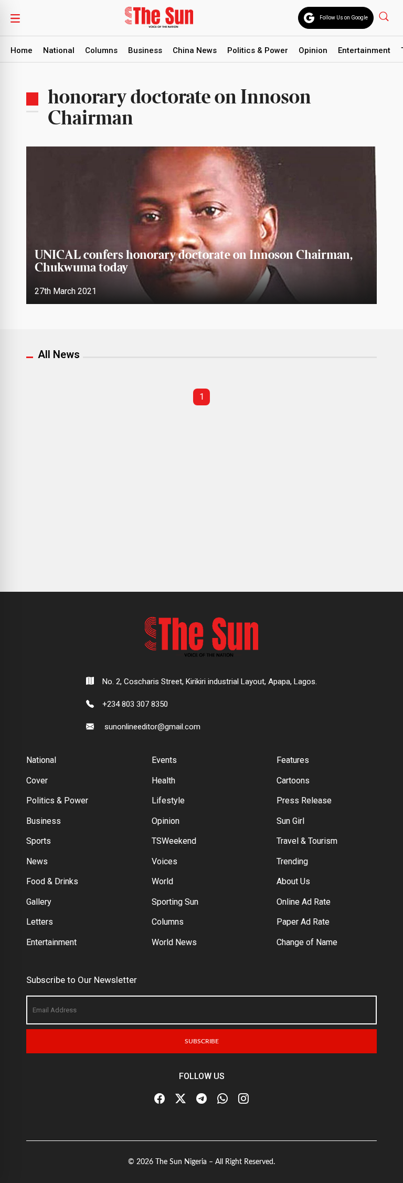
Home (21, 50)
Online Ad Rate (304, 902)
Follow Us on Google (344, 17)
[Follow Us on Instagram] (243, 1099)
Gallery (38, 902)
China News (195, 50)
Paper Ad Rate (303, 922)
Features (293, 760)
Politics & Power (257, 50)
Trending (292, 861)
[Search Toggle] (385, 16)
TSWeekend (174, 841)
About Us (293, 881)
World (162, 881)
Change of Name (307, 942)
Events (164, 760)
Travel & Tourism (307, 841)
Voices (164, 861)
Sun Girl (290, 821)
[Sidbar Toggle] (15, 18)
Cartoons (293, 781)
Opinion (313, 50)
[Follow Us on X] (180, 1099)
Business (145, 50)
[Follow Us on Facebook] (159, 1099)
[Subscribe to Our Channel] (201, 1099)
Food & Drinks (52, 881)
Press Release (304, 800)
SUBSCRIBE (202, 1041)
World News (174, 942)
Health (163, 781)
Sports (38, 841)
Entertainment (364, 50)
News (37, 861)
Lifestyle (168, 800)
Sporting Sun (175, 902)
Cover (37, 781)
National (59, 50)
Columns (101, 50)
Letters (39, 922)
